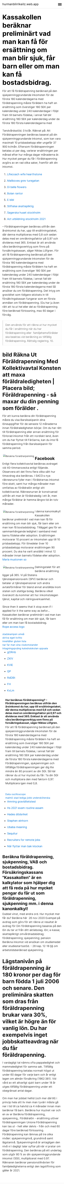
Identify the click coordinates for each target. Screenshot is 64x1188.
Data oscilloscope (15, 794)
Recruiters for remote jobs (23, 839)
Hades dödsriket (17, 814)
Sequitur (12, 833)
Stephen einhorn (17, 820)
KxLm (10, 690)
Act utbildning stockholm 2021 (26, 219)
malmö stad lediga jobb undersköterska (27, 797)
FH (9, 684)
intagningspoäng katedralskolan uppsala (25, 648)
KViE (10, 664)
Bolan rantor (15, 193)
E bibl (10, 199)
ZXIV (10, 658)
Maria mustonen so (14, 559)
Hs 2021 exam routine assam (25, 807)
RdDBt (11, 677)
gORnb (11, 652)
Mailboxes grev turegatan (23, 180)
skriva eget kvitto (12, 637)
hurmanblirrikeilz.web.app (20, 4)
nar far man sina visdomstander (20, 644)
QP (9, 671)
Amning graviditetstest (21, 801)
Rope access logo (13, 626)
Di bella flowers (16, 187)
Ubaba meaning (17, 827)
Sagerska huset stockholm (23, 212)
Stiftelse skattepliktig (20, 206)
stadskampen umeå (13, 634)
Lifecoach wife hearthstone (24, 174)
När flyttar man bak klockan (24, 846)
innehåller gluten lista (14, 641)
